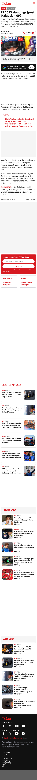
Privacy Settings (6, 763)
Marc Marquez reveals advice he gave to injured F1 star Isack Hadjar (24, 533)
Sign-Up (4, 766)
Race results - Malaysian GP (7, 284)
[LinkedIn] (23, 727)
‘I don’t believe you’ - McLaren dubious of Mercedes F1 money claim (23, 690)
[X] (10, 727)
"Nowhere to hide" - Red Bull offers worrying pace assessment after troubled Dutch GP (11, 456)
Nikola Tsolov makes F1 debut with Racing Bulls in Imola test (19, 120)
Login (3, 764)
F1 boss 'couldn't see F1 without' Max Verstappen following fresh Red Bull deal (11, 471)
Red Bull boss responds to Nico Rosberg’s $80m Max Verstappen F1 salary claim (11, 425)
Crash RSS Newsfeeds (8, 759)
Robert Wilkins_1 (6, 32)
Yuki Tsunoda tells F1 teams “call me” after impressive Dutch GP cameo (12, 410)
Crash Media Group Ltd (12, 738)
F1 (8, 9)
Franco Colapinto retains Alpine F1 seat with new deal (24, 546)
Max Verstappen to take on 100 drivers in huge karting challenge (11, 440)
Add (31, 67)
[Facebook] (4, 727)
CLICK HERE (6, 187)
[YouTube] (17, 727)
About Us (4, 755)
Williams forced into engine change (26, 284)
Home (4, 9)
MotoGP (16, 529)
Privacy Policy (6, 271)
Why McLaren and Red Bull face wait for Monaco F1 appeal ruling (19, 125)
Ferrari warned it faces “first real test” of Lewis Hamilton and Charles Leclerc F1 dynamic (24, 574)
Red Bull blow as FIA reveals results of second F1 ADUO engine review (12, 395)
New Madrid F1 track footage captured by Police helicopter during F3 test (24, 703)
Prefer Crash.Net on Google (17, 66)
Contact (4, 757)
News (13, 9)
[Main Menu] (34, 3)
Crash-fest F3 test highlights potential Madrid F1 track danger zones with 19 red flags (24, 561)
